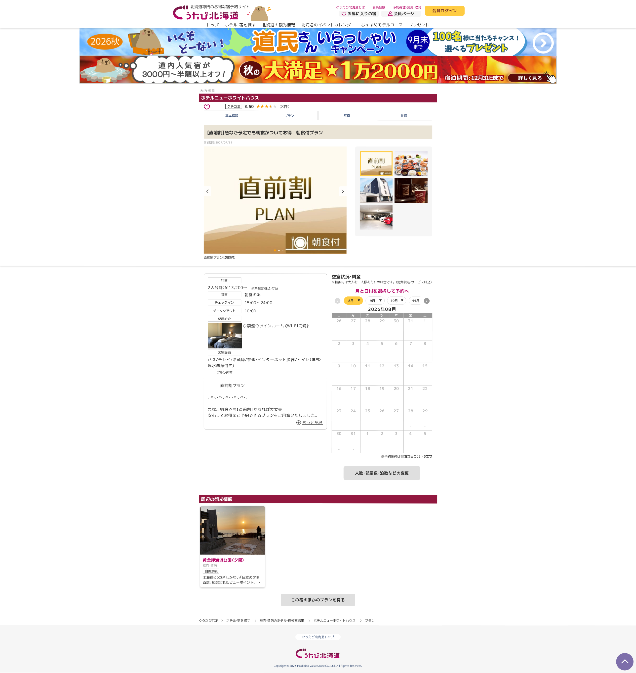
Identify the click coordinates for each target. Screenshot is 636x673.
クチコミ (233, 106)
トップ (212, 25)
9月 (372, 300)
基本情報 (231, 115)
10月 (394, 300)
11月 (415, 300)
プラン (289, 115)
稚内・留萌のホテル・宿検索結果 (282, 620)
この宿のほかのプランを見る (318, 600)
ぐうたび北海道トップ (318, 637)
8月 (351, 300)
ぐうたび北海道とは (350, 7)
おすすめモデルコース (381, 25)
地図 (404, 115)
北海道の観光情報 (278, 25)
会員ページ (404, 13)
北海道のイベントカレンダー (328, 25)
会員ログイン (444, 11)
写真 (347, 115)
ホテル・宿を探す (240, 25)
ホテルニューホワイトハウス (230, 98)
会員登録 (378, 7)
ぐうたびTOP (208, 620)
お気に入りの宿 (362, 13)
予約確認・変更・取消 (407, 7)
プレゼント (419, 25)
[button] (343, 191)
